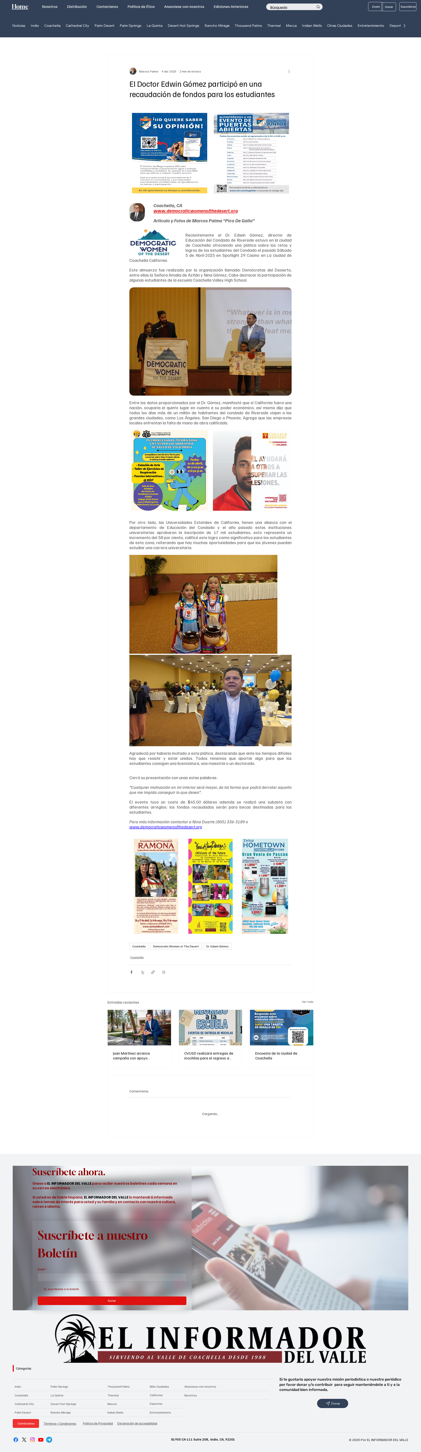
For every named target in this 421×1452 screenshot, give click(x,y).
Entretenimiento (160, 1409)
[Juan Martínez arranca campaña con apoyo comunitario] (139, 1027)
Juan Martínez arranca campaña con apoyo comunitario (131, 1055)
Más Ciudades (159, 1383)
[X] (24, 1436)
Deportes (156, 1400)
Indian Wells (115, 1409)
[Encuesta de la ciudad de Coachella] (281, 1027)
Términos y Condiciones (59, 1420)
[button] (35, 25)
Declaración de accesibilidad (137, 1420)
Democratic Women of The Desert (176, 946)
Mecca (112, 1400)
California (156, 1392)
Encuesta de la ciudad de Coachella (276, 1055)
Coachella (139, 946)
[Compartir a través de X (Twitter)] (142, 972)
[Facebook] (16, 1436)
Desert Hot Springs (63, 1400)
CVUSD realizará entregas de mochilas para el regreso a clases (208, 1055)
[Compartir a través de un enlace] (153, 972)
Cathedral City (24, 1400)
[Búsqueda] (318, 7)
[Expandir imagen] (204, 119)
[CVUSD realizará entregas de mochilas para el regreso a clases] (210, 1027)
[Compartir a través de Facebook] (131, 972)
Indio (18, 1383)
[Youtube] (41, 1436)
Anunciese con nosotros (200, 1383)
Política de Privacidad (98, 1420)
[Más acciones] (289, 71)
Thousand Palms (118, 1383)
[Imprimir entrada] (164, 972)
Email (42, 1265)
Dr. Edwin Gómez (217, 946)
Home (20, 6)
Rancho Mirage (61, 1409)
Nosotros (190, 1392)
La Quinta (57, 1392)
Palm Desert (23, 1409)
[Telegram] (49, 1436)
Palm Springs (59, 1383)
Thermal (113, 1392)
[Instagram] (32, 1436)
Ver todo (308, 1001)
